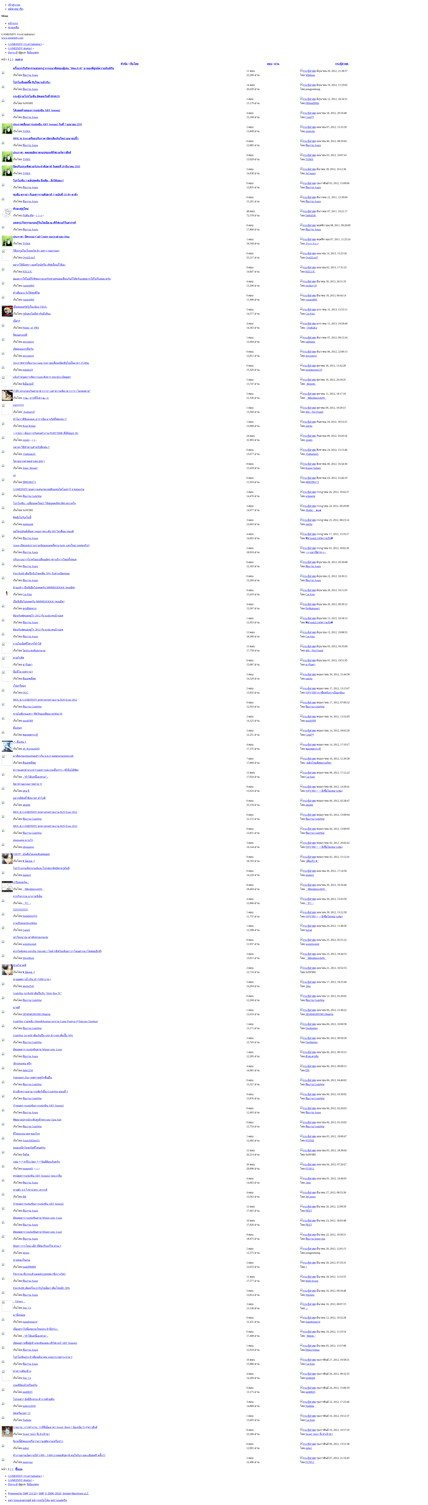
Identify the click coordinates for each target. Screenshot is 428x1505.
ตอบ (269, 63)
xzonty (26, 440)
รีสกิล (26, 1154)
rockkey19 (311, 285)
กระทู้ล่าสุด (342, 63)
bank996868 (29, 1266)
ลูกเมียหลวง (29, 608)
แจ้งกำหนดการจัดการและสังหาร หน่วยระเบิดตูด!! (42, 377)
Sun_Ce (27, 1307)
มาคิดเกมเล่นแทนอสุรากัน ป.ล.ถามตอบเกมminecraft (43, 756)
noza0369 (28, 720)
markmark (28, 524)
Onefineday (311, 1028)
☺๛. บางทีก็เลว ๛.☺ (36, 397)
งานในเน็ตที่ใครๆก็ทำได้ (27, 643)
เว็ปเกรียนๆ (19, 685)
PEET (308, 1210)
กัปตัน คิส (28, 215)
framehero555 (30, 916)
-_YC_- (27, 903)
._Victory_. (19, 1301)
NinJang (309, 1294)
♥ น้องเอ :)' (29, 861)
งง (14, 475)
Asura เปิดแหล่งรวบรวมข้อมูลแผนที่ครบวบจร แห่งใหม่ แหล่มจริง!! (51, 545)
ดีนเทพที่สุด (29, 678)
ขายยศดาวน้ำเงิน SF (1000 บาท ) (32, 979)
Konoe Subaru (313, 468)
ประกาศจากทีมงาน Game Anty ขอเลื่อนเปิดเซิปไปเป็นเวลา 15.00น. (51, 363)
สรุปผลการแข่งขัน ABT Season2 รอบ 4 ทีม (37, 1175)
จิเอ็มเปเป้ (28, 383)
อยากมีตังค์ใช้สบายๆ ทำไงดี (29, 798)
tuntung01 (28, 1168)
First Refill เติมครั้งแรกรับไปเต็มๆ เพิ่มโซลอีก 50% (41, 1288)
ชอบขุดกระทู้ (30, 734)
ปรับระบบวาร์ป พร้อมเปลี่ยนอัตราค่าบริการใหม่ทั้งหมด (45, 559)
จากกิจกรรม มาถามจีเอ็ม (27, 896)
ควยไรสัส (18, 657)
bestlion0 (310, 1378)
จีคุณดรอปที (20, 334)
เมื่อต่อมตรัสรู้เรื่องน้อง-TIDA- (30, 306)
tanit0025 (27, 1392)
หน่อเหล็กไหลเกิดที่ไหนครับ (29, 1147)
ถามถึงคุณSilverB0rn (25, 923)
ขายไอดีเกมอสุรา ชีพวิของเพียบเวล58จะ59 (37, 713)
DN (307, 1070)
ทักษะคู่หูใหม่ (21, 208)
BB (24, 1196)
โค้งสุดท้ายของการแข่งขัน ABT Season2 (36, 110)
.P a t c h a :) (311, 243)
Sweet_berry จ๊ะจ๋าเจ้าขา (36, 1434)
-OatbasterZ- (29, 454)
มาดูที (16, 1007)
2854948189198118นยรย (36, 1014)
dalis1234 (28, 1070)
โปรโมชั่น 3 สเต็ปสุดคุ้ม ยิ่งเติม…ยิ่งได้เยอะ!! (38, 180)
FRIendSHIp (312, 103)
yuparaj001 (28, 285)
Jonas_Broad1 (30, 468)
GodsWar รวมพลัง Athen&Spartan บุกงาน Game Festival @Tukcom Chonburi (55, 1021)
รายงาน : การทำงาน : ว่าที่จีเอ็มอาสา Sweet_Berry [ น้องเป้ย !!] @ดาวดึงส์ (55, 1427)
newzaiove (28, 341)
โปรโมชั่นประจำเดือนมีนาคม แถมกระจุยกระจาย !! (42, 1357)
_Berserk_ (310, 383)
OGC (25, 692)
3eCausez (310, 173)
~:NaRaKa (311, 327)
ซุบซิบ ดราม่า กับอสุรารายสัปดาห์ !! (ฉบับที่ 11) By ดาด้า (45, 194)
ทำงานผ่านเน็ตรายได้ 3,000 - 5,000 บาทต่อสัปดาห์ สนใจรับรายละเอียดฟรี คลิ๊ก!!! (59, 1455)
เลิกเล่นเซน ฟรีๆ (22, 1063)
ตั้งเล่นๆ (17, 727)
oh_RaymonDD (31, 748)
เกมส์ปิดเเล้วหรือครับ (25, 1385)
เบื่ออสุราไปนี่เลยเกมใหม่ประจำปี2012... (36, 1329)
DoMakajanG (312, 608)
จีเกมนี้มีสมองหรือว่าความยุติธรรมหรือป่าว (38, 1441)
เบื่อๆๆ (16, 320)
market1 (27, 875)
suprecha (310, 131)
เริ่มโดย (134, 63)
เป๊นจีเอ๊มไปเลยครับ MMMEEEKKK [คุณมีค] (38, 601)
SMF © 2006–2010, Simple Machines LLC (64, 1493)
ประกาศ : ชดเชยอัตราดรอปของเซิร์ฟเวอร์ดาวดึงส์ (42, 152)
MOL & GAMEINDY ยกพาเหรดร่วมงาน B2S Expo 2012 (45, 699)
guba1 (26, 1448)
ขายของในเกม (21, 1260)
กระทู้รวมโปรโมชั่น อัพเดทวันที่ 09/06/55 (36, 96)
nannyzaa (28, 1462)
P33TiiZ (309, 1140)
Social (308, 930)
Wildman (310, 75)
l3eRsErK (310, 215)
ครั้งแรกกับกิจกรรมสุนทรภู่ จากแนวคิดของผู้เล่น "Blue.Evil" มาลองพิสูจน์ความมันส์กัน (63, 68)
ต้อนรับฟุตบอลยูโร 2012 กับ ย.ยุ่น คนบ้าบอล (38, 615)
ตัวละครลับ (311, 1056)
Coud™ (309, 117)
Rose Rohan (29, 426)
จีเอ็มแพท (32, 52)
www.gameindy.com (12, 37)
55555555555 (20, 909)
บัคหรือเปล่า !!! (21, 1413)
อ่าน (276, 63)
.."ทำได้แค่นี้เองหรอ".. (35, 776)
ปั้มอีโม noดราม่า (23, 671)
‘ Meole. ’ (310, 1335)
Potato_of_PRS (31, 327)
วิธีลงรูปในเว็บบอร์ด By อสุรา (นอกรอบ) (36, 250)
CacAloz (310, 313)
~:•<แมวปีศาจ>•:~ (315, 552)
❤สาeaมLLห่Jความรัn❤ (319, 538)
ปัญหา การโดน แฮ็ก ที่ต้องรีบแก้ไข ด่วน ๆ (37, 1246)
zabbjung (310, 341)
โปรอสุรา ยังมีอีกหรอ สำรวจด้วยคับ (33, 1399)
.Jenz (308, 986)
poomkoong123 (313, 369)
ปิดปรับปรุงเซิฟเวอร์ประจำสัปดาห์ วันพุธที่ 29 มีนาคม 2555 (46, 166)
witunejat (310, 496)
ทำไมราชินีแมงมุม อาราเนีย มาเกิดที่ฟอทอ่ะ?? (40, 419)
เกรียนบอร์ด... (21, 882)
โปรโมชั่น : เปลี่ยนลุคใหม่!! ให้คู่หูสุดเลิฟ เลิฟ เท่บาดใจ (44, 503)
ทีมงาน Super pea (315, 1238)
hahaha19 (28, 369)
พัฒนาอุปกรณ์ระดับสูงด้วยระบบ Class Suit (37, 1119)
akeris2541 (28, 986)
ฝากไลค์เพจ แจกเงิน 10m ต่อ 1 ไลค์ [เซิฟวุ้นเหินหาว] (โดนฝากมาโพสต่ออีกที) (57, 951)
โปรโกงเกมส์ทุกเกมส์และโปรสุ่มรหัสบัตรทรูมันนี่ (41, 868)
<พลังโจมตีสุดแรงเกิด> (318, 762)
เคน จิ (26, 790)
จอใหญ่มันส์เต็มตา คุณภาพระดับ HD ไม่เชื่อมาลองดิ (43, 531)
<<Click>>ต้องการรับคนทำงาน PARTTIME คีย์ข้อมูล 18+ (46, 433)
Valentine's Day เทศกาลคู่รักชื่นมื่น (32, 1077)
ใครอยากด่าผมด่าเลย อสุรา (29, 461)
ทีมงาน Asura (30, 75)
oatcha (308, 426)
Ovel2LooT (29, 257)
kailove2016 (29, 1406)
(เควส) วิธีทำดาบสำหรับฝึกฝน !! (31, 447)
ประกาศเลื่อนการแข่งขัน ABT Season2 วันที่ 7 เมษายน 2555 (47, 124)
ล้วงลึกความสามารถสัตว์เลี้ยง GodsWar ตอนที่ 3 (40, 1091)
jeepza (26, 1252)
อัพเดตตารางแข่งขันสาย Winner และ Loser (37, 1049)
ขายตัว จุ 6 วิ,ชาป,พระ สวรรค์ (30, 1189)
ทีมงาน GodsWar (32, 496)
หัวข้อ (124, 63)
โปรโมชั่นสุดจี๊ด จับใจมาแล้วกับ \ (32, 82)
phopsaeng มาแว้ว (23, 840)
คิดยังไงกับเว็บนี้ (22, 517)
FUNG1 (309, 1168)
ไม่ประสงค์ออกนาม (34, 650)
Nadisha (309, 1406)
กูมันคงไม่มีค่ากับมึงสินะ (37, 313)
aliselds (26, 804)
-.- (306, 1308)
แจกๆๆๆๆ (18, 405)
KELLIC (27, 271)
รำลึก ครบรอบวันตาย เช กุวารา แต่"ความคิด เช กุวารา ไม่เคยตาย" (52, 391)
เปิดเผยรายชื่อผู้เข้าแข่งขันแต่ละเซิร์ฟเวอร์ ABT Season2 (45, 1343)
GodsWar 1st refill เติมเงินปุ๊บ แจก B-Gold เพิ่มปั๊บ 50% (43, 1035)
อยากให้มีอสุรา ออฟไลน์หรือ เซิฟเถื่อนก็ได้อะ (39, 264)
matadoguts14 (30, 1321)
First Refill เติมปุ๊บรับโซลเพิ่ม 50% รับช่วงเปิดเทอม (41, 573)
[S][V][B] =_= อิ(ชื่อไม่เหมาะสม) (324, 790)
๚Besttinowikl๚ (316, 397)
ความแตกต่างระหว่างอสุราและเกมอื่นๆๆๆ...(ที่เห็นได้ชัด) (46, 770)
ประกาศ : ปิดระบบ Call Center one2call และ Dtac (41, 236)
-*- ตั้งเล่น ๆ (19, 741)
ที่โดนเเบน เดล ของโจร (26, 1133)
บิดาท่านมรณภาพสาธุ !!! (27, 784)
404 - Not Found (314, 412)
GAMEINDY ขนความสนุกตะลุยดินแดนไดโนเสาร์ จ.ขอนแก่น (48, 489)
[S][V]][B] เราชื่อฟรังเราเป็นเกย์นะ (325, 692)
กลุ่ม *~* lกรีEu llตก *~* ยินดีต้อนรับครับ (36, 1161)
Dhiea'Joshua (312, 1349)
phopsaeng (28, 847)
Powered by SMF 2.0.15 (22, 1493)
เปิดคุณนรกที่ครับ (23, 349)
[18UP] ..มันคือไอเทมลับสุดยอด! (31, 854)
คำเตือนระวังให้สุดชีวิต (26, 292)
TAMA (26, 131)
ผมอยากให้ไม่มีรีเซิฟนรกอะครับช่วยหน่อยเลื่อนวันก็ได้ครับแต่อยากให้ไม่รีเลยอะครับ (62, 278)
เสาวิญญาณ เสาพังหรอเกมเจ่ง (30, 937)
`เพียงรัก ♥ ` (312, 861)
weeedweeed (29, 944)
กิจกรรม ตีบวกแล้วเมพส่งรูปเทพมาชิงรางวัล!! (39, 1274)
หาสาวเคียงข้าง (22, 1371)
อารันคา (27, 664)
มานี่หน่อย (19, 1315)
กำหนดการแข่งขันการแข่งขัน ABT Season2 (38, 1105)
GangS (26, 930)
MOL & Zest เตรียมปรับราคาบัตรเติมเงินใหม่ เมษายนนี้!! (46, 138)
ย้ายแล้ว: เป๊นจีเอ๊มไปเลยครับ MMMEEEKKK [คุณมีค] (44, 587)
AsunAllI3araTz (31, 1140)
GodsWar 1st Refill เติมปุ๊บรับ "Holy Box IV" (37, 993)
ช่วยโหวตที (19, 965)
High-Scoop (311, 1280)
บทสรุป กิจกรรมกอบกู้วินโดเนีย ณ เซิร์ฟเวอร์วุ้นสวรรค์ (44, 222)
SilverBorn (28, 958)
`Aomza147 (29, 412)
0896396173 (29, 482)
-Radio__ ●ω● (313, 510)
